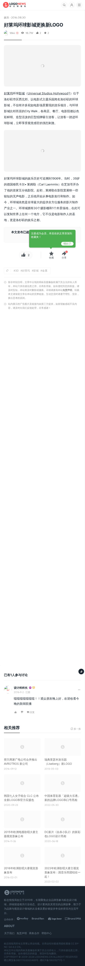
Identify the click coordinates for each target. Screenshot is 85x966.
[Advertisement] (42, 489)
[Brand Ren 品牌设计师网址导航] (41, 919)
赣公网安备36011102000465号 (21, 960)
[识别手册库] (73, 919)
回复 (32, 712)
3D (17, 270)
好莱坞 (8, 93)
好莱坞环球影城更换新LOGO (33, 25)
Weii (12, 32)
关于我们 (9, 933)
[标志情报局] (14, 5)
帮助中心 (47, 933)
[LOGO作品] (57, 919)
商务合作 (34, 933)
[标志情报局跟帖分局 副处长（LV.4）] (33, 688)
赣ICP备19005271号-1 (52, 960)
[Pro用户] (30, 688)
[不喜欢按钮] (22, 712)
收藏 (51, 257)
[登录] (72, 5)
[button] (64, 255)
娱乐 (6, 17)
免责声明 (67, 290)
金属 (44, 270)
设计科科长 (21, 687)
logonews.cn (44, 956)
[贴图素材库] (25, 919)
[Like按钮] (23, 255)
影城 (22, 93)
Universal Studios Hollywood (48, 93)
